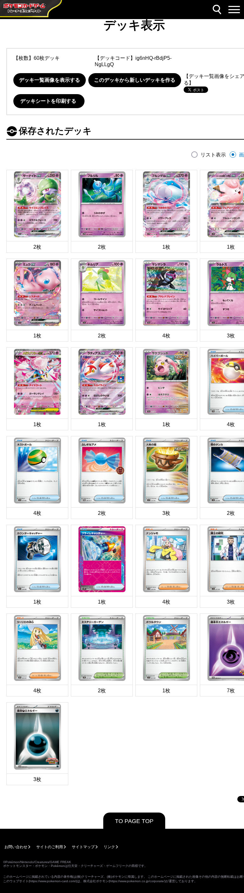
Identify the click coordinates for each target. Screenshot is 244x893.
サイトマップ (83, 847)
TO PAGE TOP (134, 821)
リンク (109, 847)
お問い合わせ (15, 847)
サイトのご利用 (49, 847)
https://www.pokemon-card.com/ (53, 881)
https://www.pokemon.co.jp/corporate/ (137, 881)
